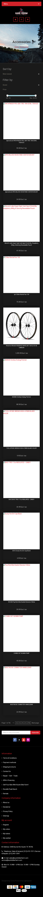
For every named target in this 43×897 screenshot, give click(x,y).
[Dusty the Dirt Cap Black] (21, 531)
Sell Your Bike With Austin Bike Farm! (15, 785)
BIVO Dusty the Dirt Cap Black (21, 551)
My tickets (6, 834)
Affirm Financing (8, 780)
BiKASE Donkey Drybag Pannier (21, 397)
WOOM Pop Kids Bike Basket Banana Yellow (21, 602)
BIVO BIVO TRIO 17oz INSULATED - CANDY (21, 499)
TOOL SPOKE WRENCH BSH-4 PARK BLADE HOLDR (21, 448)
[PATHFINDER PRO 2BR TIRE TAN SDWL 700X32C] (21, 121)
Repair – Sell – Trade (10, 776)
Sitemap (6, 816)
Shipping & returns (9, 767)
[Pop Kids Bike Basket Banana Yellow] (21, 582)
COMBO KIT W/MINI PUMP (21, 653)
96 (29, 723)
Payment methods (9, 762)
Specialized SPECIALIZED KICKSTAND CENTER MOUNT (21, 192)
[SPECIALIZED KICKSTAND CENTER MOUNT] (21, 172)
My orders (6, 829)
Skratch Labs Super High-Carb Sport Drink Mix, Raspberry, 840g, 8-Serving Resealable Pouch (21, 244)
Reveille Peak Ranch (10, 789)
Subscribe (35, 732)
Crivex (12, 881)
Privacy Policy (8, 811)
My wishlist (7, 838)
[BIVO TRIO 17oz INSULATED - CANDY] (21, 479)
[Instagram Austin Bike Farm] (28, 740)
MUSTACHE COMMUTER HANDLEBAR (21, 704)
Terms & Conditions (10, 758)
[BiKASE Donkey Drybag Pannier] (21, 377)
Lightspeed (27, 881)
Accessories (24, 47)
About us (6, 802)
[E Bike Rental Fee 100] (21, 274)
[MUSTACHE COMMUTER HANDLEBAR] (21, 684)
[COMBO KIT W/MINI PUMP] (21, 633)
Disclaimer (6, 807)
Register (6, 825)
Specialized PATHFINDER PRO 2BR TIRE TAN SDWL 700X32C (21, 141)
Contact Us (7, 771)
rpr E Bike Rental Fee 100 (21, 294)
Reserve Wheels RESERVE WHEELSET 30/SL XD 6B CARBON (21, 346)
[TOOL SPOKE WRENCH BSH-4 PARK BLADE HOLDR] (21, 428)
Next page (35, 723)
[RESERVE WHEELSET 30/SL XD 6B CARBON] (21, 326)
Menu (6, 4)
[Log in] (16, 19)
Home (17, 47)
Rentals (5, 793)
